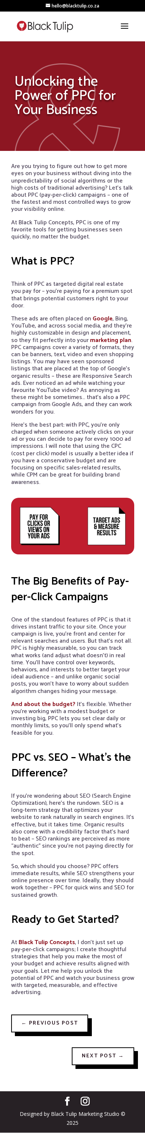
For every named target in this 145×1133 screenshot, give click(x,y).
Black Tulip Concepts (47, 942)
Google (103, 319)
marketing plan (110, 340)
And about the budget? (43, 704)
